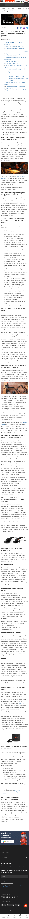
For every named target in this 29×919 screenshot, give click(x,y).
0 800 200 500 (6, 863)
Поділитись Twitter (27, 28)
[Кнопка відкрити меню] (2, 5)
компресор (21, 703)
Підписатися (7, 881)
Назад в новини (10, 11)
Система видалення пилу (16, 76)
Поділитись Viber (24, 28)
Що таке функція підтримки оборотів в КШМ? (12, 792)
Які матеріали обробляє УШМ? (15, 46)
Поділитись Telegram (21, 28)
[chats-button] (25, 905)
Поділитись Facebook (18, 28)
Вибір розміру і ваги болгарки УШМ (17, 52)
